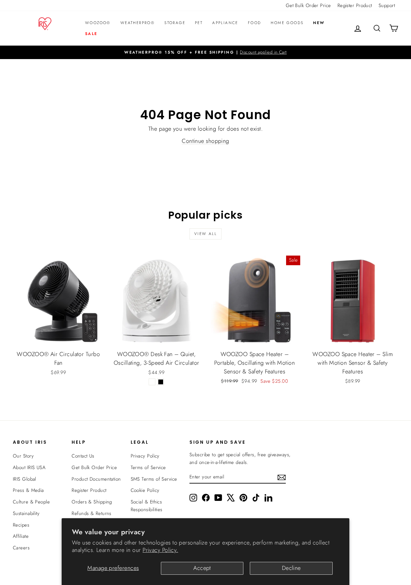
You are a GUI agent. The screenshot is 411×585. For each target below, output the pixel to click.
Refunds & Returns (91, 513)
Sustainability (26, 513)
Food (254, 23)
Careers (21, 547)
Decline (291, 568)
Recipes (21, 524)
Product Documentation (96, 479)
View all (205, 234)
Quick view (58, 339)
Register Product (354, 5)
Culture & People (31, 501)
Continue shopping (205, 141)
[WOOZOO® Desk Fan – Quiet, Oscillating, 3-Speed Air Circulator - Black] (161, 382)
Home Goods (287, 23)
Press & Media (28, 490)
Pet (199, 23)
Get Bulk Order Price (308, 5)
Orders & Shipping (92, 501)
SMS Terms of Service (154, 479)
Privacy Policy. (160, 550)
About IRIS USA (29, 467)
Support (387, 5)
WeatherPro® (137, 23)
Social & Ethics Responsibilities (146, 505)
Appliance (225, 23)
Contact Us (83, 455)
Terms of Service (148, 467)
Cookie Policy (145, 490)
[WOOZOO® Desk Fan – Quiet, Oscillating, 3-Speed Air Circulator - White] (152, 382)
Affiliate (21, 536)
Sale (91, 34)
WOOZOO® (98, 23)
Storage (174, 23)
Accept (202, 568)
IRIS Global (24, 479)
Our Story (23, 455)
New (318, 23)
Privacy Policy (145, 455)
